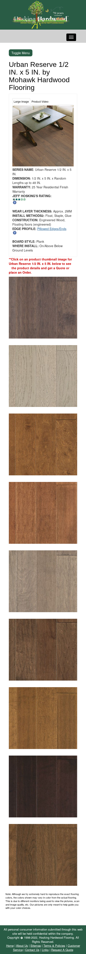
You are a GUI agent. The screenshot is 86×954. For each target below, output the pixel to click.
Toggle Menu (20, 53)
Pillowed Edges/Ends (51, 228)
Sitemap (35, 945)
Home (10, 945)
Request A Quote (62, 950)
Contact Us (32, 950)
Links (45, 950)
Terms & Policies (54, 945)
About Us (22, 945)
